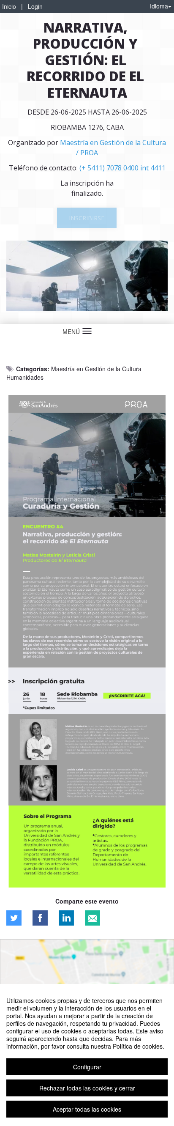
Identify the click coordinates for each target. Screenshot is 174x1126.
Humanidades (25, 377)
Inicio (9, 6)
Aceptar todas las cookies (87, 1109)
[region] (87, 1055)
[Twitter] (14, 918)
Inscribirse (86, 218)
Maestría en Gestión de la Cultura (96, 368)
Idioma (159, 6)
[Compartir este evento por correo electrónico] (92, 918)
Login (35, 6)
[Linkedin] (66, 918)
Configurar (87, 1067)
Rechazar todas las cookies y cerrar (87, 1088)
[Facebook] (40, 918)
